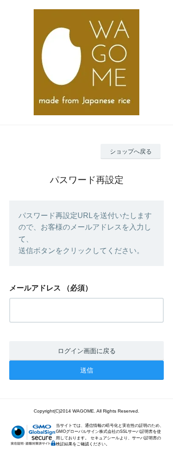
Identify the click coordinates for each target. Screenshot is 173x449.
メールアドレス (35, 288)
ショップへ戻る (131, 151)
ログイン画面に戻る (87, 350)
